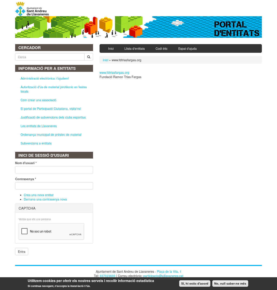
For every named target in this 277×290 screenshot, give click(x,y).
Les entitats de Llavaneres (39, 126)
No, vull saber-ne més (230, 283)
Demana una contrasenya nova (45, 199)
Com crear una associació (38, 100)
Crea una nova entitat (38, 195)
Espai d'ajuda (187, 48)
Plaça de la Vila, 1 (169, 271)
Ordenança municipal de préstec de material (51, 134)
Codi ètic (161, 48)
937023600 (107, 276)
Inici (111, 48)
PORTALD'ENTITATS (237, 29)
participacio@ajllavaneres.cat (163, 276)
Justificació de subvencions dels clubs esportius (53, 117)
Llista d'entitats (134, 48)
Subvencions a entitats (36, 143)
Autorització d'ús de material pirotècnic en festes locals (54, 89)
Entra (21, 251)
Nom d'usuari (26, 163)
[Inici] (33, 9)
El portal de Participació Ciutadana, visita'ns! (51, 108)
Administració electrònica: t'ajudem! (45, 78)
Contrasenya (25, 179)
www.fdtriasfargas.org (114, 72)
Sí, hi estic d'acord (194, 283)
